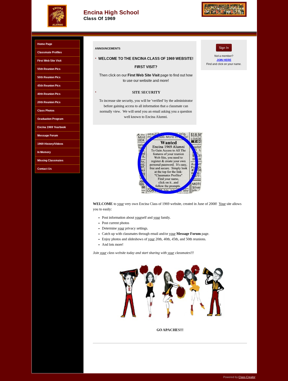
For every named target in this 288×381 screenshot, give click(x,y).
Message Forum (47, 135)
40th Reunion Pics (49, 94)
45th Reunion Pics (49, 85)
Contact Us (44, 168)
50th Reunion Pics (49, 77)
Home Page (44, 44)
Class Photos (45, 110)
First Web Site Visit (49, 60)
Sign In (224, 47)
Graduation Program (50, 118)
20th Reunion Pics (49, 102)
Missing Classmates (50, 160)
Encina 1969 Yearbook (51, 127)
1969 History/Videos (50, 143)
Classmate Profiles (49, 52)
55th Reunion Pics (49, 69)
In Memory (44, 152)
